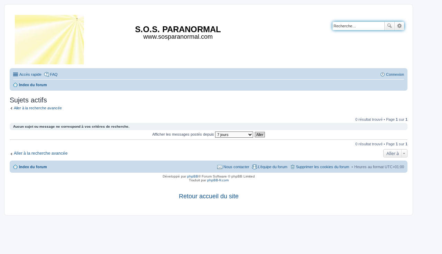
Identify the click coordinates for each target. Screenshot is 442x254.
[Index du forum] (49, 38)
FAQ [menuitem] (54, 74)
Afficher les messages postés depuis (183, 134)
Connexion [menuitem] (395, 74)
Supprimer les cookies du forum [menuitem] (322, 167)
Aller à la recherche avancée (38, 108)
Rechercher (389, 26)
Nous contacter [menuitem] (236, 167)
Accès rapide (30, 74)
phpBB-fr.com (218, 180)
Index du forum (33, 167)
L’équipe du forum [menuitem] (272, 167)
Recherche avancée (399, 26)
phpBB (192, 176)
